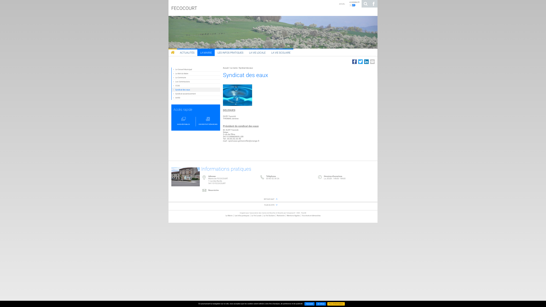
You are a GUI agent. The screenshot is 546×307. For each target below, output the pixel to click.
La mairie (233, 68)
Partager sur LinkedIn (366, 61)
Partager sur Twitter (360, 61)
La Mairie (229, 216)
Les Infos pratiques (242, 216)
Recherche (281, 216)
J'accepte (309, 304)
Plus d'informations (336, 304)
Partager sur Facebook (354, 61)
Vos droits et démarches (311, 216)
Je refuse (320, 304)
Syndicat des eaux (246, 68)
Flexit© (303, 213)
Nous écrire (213, 190)
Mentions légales (293, 216)
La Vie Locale (256, 216)
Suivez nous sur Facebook (374, 4)
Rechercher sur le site (366, 4)
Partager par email (372, 61)
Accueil (342, 4)
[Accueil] (172, 52)
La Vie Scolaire (269, 216)
